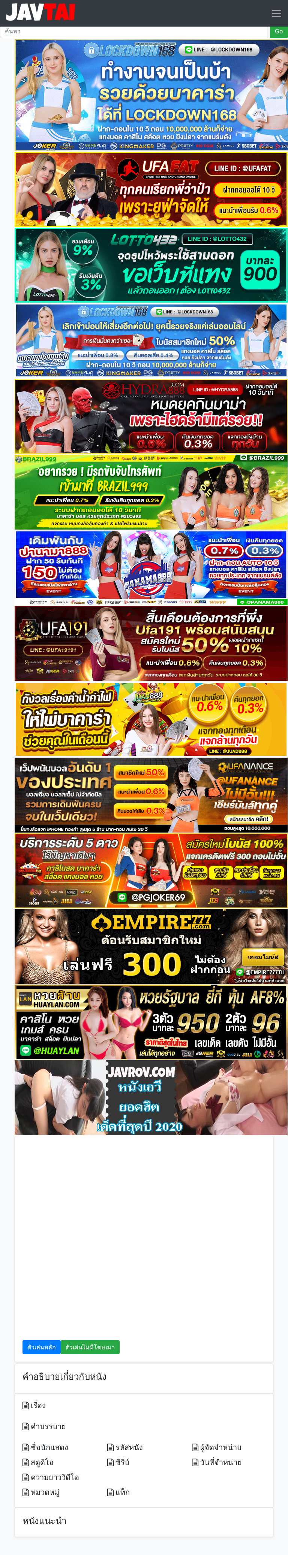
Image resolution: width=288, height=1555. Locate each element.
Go (279, 31)
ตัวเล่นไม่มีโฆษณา (90, 1347)
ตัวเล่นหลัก (41, 1347)
